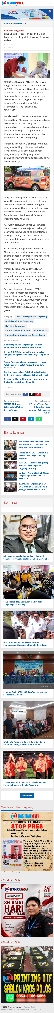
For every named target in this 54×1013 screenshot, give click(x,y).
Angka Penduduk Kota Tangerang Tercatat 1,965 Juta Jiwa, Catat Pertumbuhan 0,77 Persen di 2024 (25, 365)
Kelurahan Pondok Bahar (17, 330)
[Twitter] (32, 394)
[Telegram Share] (31, 419)
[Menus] (51, 3)
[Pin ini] (23, 419)
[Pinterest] (38, 394)
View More (27, 795)
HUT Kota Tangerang (14, 30)
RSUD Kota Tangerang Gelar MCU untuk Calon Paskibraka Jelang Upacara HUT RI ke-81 (32, 486)
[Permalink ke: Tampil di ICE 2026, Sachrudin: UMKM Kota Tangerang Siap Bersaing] (10, 455)
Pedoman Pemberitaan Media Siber (15, 1009)
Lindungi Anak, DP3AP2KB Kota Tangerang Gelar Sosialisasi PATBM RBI (33, 476)
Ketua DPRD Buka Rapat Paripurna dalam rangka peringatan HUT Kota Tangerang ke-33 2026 (26, 355)
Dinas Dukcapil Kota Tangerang (31, 316)
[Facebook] (25, 394)
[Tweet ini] (15, 419)
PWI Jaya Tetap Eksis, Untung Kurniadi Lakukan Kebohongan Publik (39, 407)
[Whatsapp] (39, 419)
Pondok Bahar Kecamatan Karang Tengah (25, 335)
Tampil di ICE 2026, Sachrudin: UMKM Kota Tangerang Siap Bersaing (33, 455)
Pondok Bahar (40, 330)
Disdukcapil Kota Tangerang (19, 321)
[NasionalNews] (13, 3)
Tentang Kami (29, 1007)
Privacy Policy (37, 1009)
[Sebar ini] (7, 419)
